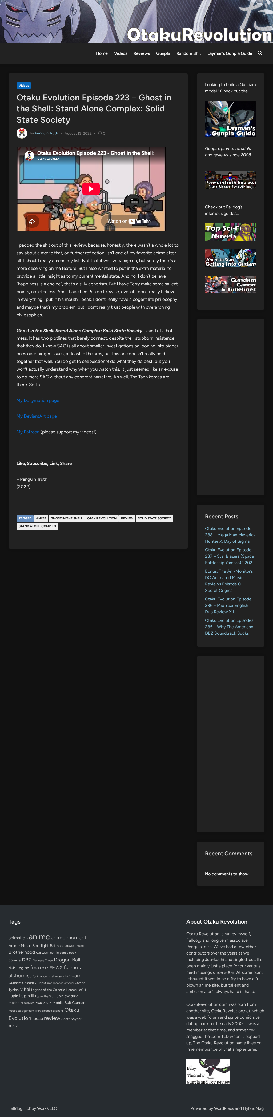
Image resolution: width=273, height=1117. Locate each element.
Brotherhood (22, 952)
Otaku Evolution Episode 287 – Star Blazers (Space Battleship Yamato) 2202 (229, 556)
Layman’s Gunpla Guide (229, 53)
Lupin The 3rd (44, 996)
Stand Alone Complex (37, 526)
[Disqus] (98, 625)
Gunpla (163, 53)
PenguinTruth (199, 946)
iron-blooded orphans (60, 983)
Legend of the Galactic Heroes (54, 990)
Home (102, 53)
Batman (56, 945)
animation (18, 937)
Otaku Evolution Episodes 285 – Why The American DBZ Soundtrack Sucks (229, 627)
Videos (120, 53)
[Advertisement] (230, 407)
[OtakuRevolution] (136, 21)
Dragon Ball (67, 959)
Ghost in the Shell (67, 518)
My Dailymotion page (38, 400)
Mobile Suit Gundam (69, 1002)
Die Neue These (43, 960)
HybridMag (253, 1108)
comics (15, 960)
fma (34, 967)
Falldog (193, 940)
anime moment (68, 937)
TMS (11, 1026)
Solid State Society (154, 518)
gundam (72, 975)
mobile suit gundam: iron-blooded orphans (36, 1011)
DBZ (26, 960)
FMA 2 (56, 967)
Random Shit (188, 53)
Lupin (13, 996)
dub (12, 967)
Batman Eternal (74, 946)
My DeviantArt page (37, 416)
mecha (14, 1002)
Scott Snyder (71, 1019)
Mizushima (27, 1003)
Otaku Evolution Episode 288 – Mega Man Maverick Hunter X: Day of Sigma (230, 535)
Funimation (39, 976)
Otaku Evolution (102, 518)
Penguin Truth (46, 133)
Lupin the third (66, 996)
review (127, 518)
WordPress (224, 1108)
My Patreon (28, 432)
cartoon (42, 952)
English (23, 967)
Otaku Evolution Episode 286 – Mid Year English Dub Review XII (228, 605)
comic (54, 953)
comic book (68, 953)
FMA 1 (44, 968)
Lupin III (26, 995)
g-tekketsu (55, 976)
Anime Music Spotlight (29, 945)
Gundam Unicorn (21, 983)
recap (37, 1018)
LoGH (82, 990)
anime (41, 518)
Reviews (142, 53)
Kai (27, 989)
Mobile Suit (43, 1003)
